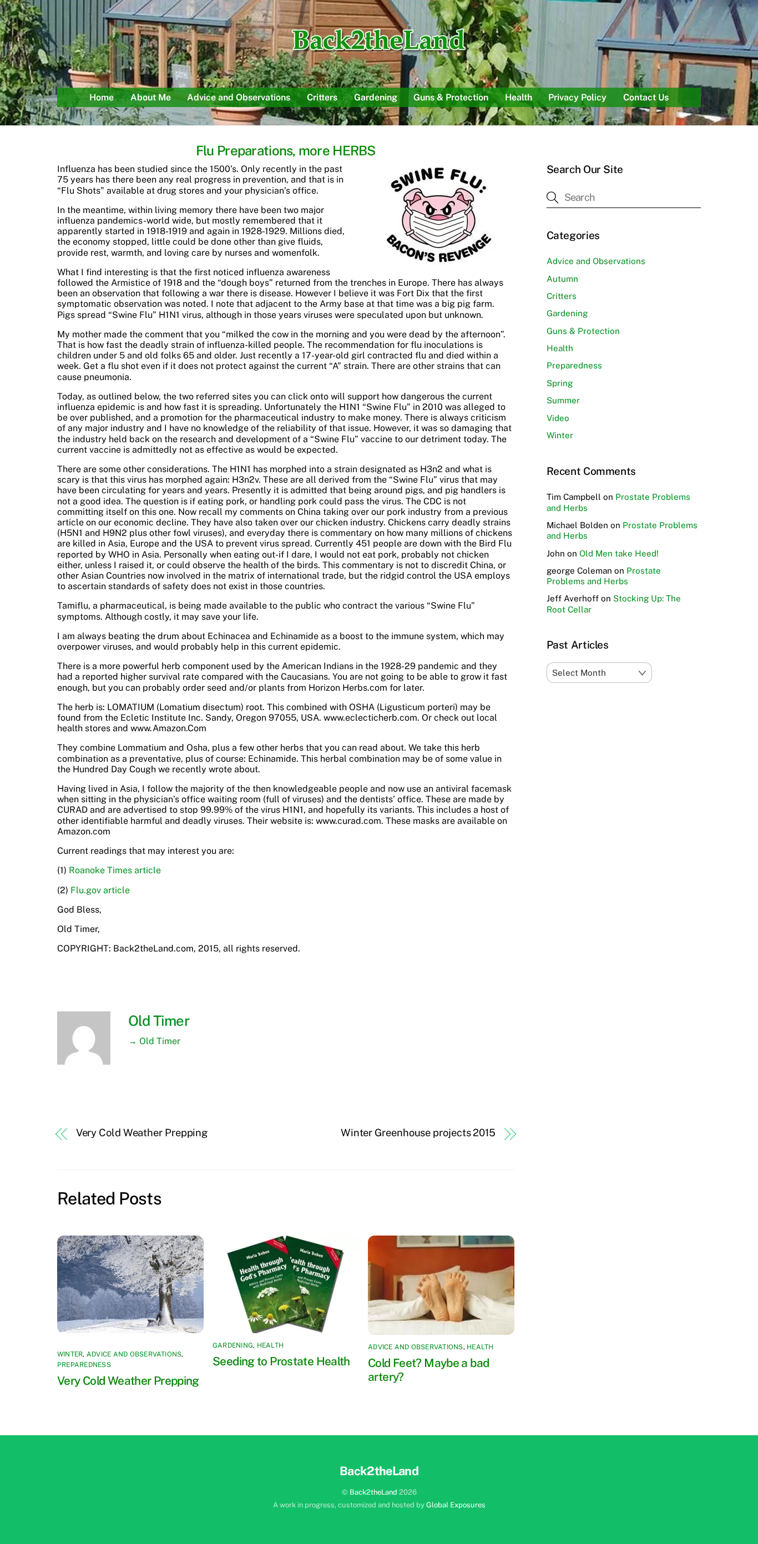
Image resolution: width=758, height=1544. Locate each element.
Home (101, 97)
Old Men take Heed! (619, 553)
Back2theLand (373, 1492)
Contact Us (646, 97)
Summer (563, 400)
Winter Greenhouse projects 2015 (418, 1132)
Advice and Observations (238, 97)
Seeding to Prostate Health (281, 1361)
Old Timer (158, 1021)
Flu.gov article (100, 890)
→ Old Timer (154, 1041)
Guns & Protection (450, 97)
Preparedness (84, 1365)
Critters (322, 97)
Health (518, 97)
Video (558, 418)
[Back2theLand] (379, 52)
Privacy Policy (577, 97)
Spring (560, 383)
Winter (70, 1354)
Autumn (562, 279)
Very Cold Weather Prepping (142, 1132)
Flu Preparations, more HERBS (286, 150)
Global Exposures (456, 1505)
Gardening (375, 97)
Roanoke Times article (115, 870)
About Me (150, 97)
